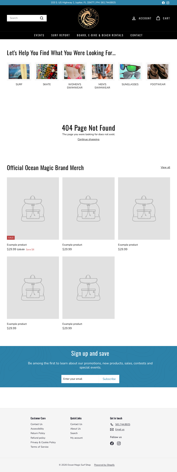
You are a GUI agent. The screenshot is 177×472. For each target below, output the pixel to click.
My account (76, 438)
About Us (75, 428)
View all (165, 167)
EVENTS (39, 35)
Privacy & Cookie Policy (43, 442)
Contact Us (37, 424)
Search (74, 433)
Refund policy (38, 438)
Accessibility (37, 428)
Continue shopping (88, 139)
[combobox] (27, 18)
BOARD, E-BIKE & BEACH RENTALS (100, 35)
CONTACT (137, 35)
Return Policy (38, 433)
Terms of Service (39, 446)
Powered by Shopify (104, 464)
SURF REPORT (60, 35)
